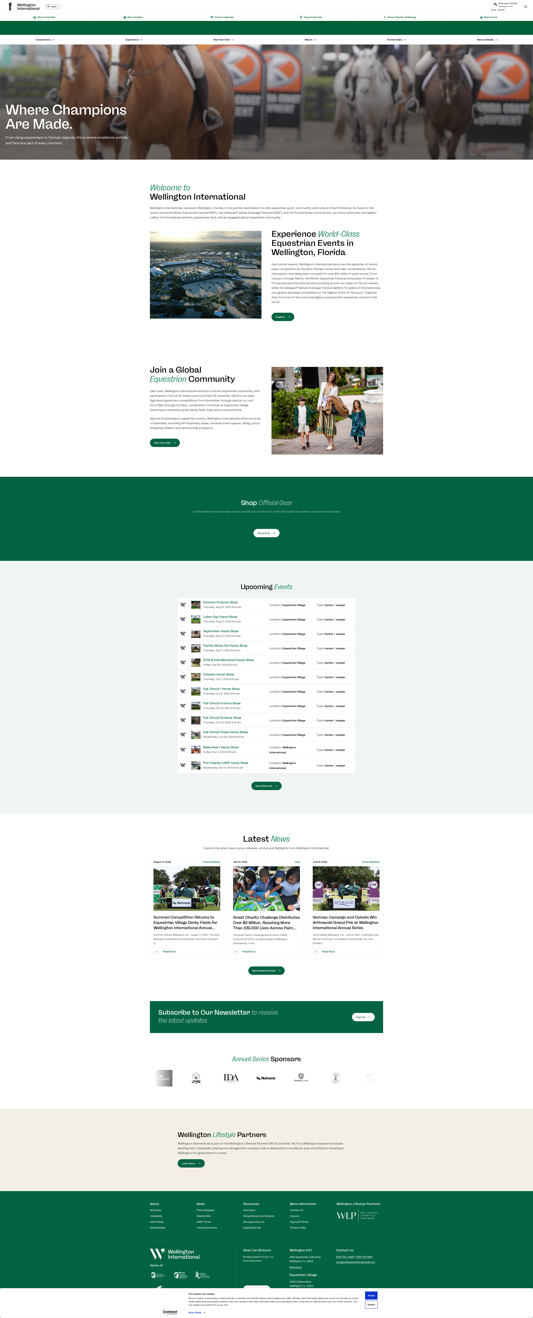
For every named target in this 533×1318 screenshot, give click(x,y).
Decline (371, 1304)
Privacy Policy (298, 1227)
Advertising (156, 1221)
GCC (297, 862)
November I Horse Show (221, 747)
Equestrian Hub (252, 1227)
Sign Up (360, 1017)
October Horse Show (218, 674)
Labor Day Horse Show (220, 616)
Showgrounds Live (253, 1221)
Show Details (194, 1312)
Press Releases (211, 862)
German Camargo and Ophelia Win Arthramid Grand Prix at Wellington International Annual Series (345, 922)
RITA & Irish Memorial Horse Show (228, 660)
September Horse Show (221, 631)
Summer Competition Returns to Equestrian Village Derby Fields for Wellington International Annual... (185, 922)
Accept (371, 1295)
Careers (294, 1215)
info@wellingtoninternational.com (355, 1262)
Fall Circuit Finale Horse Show (225, 732)
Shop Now (264, 533)
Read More (169, 951)
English (53, 7)
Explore (280, 316)
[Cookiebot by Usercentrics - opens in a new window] (170, 1313)
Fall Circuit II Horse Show (221, 703)
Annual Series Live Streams (258, 1215)
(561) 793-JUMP (345, 1256)
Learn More (188, 1163)
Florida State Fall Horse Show (225, 645)
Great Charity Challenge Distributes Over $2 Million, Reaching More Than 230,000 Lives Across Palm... (266, 923)
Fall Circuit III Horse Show (222, 717)
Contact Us (296, 1210)
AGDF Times (204, 1221)
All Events (155, 1210)
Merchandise (157, 1227)
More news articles (263, 970)
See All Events (264, 785)
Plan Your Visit (162, 442)
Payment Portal (299, 1221)
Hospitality (156, 1215)
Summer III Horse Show (220, 602)
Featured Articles (207, 1227)
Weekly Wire (204, 1215)
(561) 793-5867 (364, 1256)
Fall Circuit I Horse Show (221, 688)
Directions (249, 1210)
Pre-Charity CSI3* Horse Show (225, 763)
